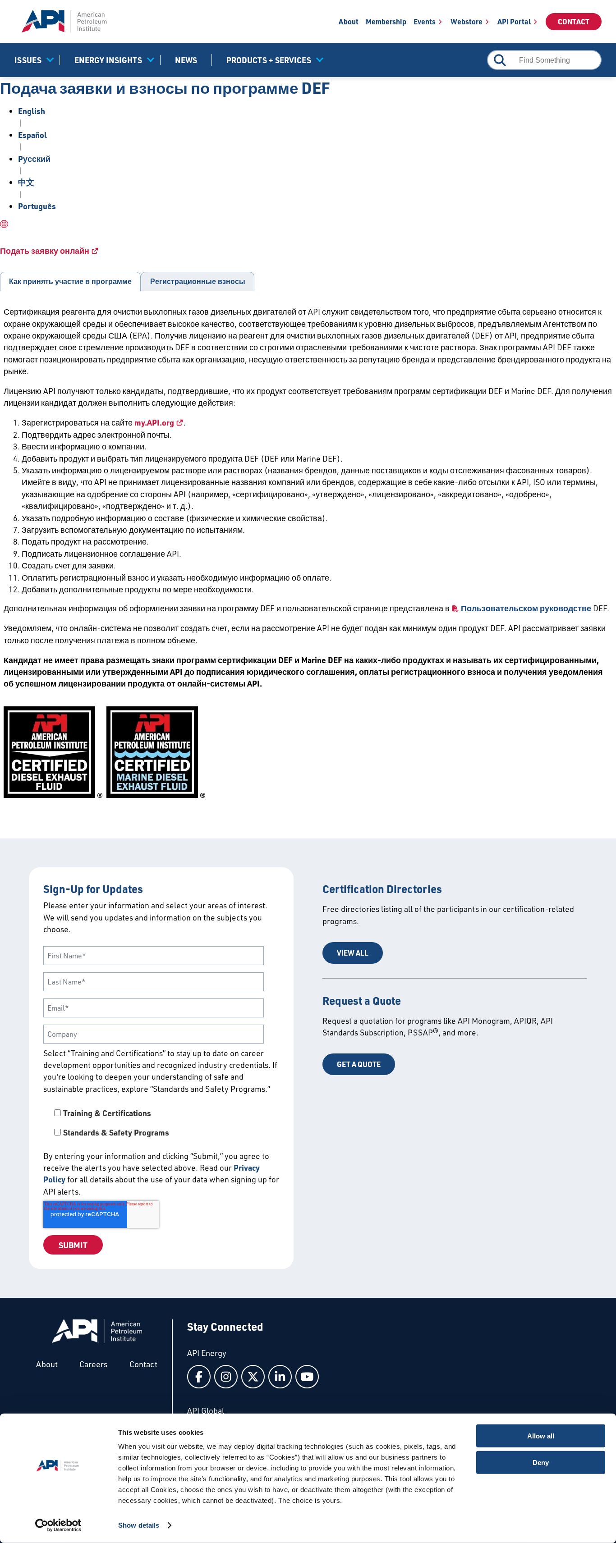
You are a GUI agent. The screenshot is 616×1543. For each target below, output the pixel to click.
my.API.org (154, 422)
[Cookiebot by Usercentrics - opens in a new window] (58, 1525)
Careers (93, 1364)
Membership (386, 21)
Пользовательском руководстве (526, 608)
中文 (26, 182)
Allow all (540, 1436)
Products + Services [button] (268, 60)
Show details (138, 1525)
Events (425, 21)
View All (352, 952)
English (31, 111)
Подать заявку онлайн (44, 251)
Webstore (467, 21)
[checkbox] (161, 1122)
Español (32, 135)
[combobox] (544, 60)
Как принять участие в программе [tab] (70, 281)
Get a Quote (359, 1064)
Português (37, 206)
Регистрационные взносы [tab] (197, 281)
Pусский (34, 159)
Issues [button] (27, 60)
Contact (573, 21)
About (349, 21)
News (186, 60)
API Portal (514, 21)
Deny (541, 1462)
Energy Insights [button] (108, 60)
